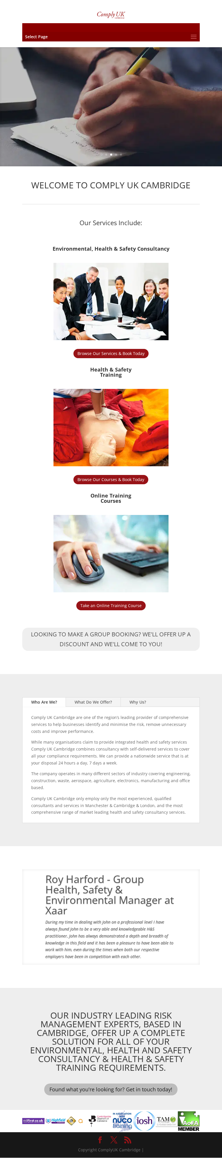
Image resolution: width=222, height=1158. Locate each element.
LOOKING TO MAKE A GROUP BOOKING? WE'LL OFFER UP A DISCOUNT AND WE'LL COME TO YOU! (111, 639)
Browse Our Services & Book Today (111, 353)
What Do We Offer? (93, 702)
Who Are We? (44, 702)
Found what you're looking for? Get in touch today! (110, 1089)
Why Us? (138, 702)
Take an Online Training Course (111, 605)
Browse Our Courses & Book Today (110, 479)
